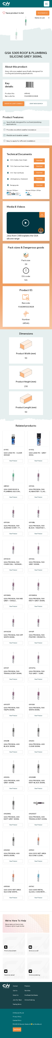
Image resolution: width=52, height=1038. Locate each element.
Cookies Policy (17, 1020)
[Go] (42, 215)
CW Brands (20, 1024)
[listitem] (14, 944)
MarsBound (38, 1024)
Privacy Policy (17, 1016)
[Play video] (25, 222)
